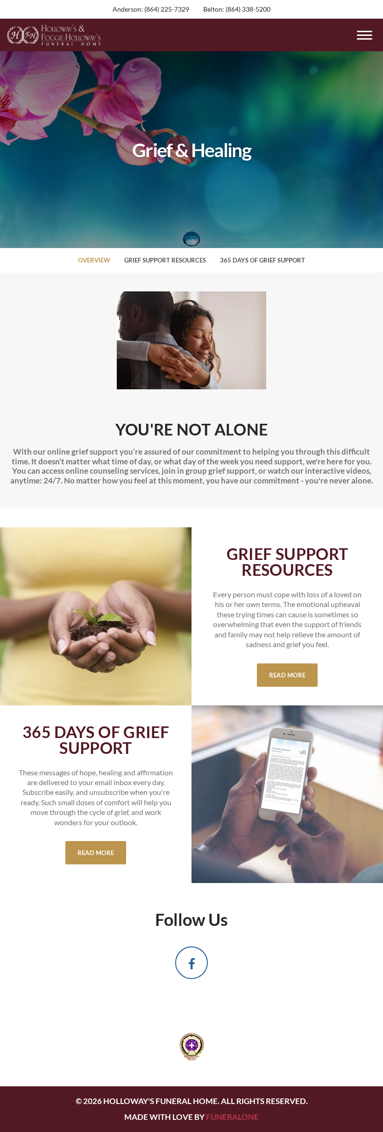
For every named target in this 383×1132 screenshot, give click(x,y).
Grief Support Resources (165, 260)
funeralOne (232, 1117)
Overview (94, 260)
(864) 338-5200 (248, 9)
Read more (293, 675)
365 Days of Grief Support (262, 260)
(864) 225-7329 (166, 9)
